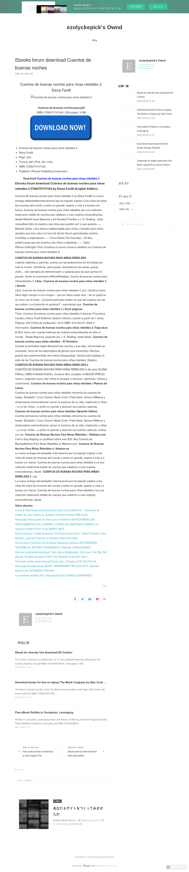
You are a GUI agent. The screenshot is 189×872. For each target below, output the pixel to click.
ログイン (158, 6)
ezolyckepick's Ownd (94, 27)
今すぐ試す (136, 6)
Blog (94, 40)
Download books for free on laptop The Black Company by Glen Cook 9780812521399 (69, 682)
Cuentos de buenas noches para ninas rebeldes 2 (68, 178)
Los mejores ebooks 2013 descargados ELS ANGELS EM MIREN (53, 575)
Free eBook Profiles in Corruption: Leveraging (44, 712)
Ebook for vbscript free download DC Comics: (44, 652)
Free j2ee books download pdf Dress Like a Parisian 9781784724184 (55, 561)
